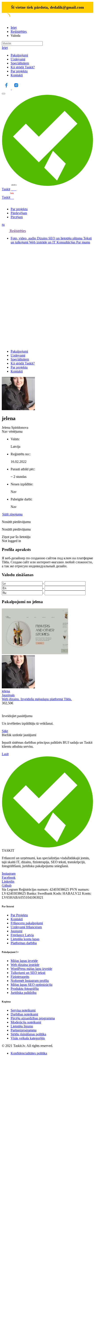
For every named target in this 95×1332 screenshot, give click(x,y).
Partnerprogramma (23, 1030)
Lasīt (5, 754)
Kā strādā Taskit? (23, 67)
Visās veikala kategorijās (28, 1038)
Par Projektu (19, 915)
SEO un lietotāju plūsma (65, 238)
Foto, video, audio (24, 238)
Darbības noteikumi (24, 1014)
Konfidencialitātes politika (29, 1053)
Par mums (83, 242)
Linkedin (8, 881)
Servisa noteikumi (23, 1010)
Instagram (8, 873)
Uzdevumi (18, 59)
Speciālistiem (20, 63)
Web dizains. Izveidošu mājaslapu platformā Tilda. (37, 699)
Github (6, 885)
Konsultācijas (66, 242)
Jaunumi (16, 931)
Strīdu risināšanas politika (28, 1034)
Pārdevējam (19, 213)
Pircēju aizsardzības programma (33, 1018)
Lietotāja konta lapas (25, 939)
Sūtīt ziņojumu (12, 514)
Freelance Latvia (22, 935)
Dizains (42, 238)
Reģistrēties (19, 31)
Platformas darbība (24, 943)
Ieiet (14, 27)
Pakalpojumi (19, 55)
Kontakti (17, 75)
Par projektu (19, 71)
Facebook (8, 877)
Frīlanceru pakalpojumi (27, 923)
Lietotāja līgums (22, 1026)
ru (3, 224)
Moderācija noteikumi (26, 1022)
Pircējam (17, 217)
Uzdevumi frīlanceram (26, 927)
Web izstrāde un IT (43, 242)
